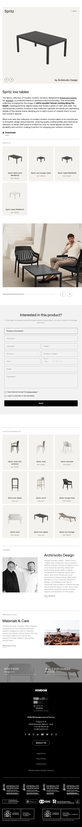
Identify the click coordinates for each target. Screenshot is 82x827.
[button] (7, 80)
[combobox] (41, 331)
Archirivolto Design (68, 98)
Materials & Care (9, 646)
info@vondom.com (41, 729)
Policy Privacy (41, 759)
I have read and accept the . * (22, 392)
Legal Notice (41, 753)
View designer (49, 596)
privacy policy (32, 392)
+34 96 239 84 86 (41, 727)
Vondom (9, 100)
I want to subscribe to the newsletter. (20, 396)
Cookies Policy (41, 764)
